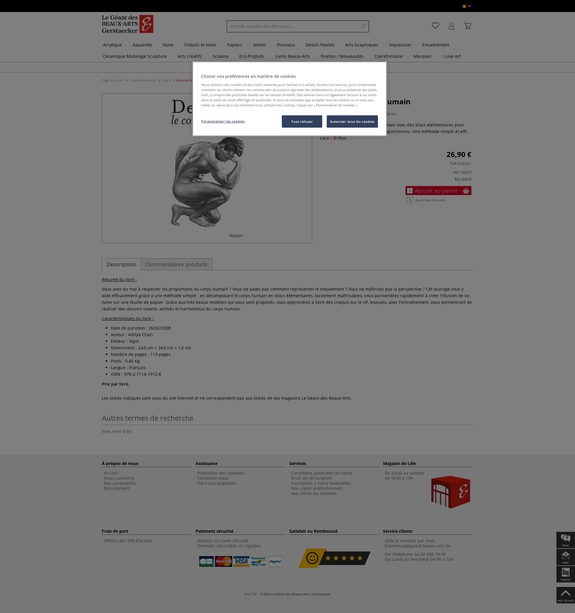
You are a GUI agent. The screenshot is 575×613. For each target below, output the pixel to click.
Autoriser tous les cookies (352, 121)
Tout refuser (302, 121)
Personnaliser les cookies (223, 121)
